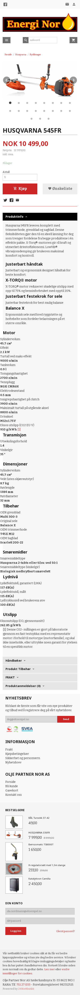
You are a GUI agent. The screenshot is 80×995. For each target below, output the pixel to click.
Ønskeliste (62, 189)
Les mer (49, 969)
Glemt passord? (65, 931)
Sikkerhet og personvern (22, 758)
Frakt (9, 749)
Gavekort (11, 790)
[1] (19, 429)
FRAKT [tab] (10, 677)
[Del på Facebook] (11, 200)
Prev (10, 79)
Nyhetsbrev (13, 762)
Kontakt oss (13, 795)
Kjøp (22, 189)
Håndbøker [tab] (14, 660)
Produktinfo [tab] (14, 216)
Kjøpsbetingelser (17, 754)
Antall (6, 172)
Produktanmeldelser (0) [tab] (23, 686)
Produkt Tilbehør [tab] (18, 669)
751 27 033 (23, 984)
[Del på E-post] (17, 200)
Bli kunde (11, 786)
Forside (8, 54)
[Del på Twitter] (5, 200)
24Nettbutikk (26, 988)
